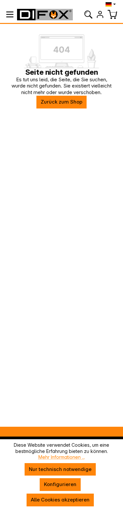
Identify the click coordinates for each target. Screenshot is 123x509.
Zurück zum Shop (61, 102)
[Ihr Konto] (100, 14)
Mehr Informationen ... (61, 457)
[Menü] (9, 14)
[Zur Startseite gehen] (45, 14)
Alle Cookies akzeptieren (60, 500)
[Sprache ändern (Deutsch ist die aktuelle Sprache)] (111, 4)
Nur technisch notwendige (60, 469)
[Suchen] (88, 14)
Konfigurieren (60, 484)
